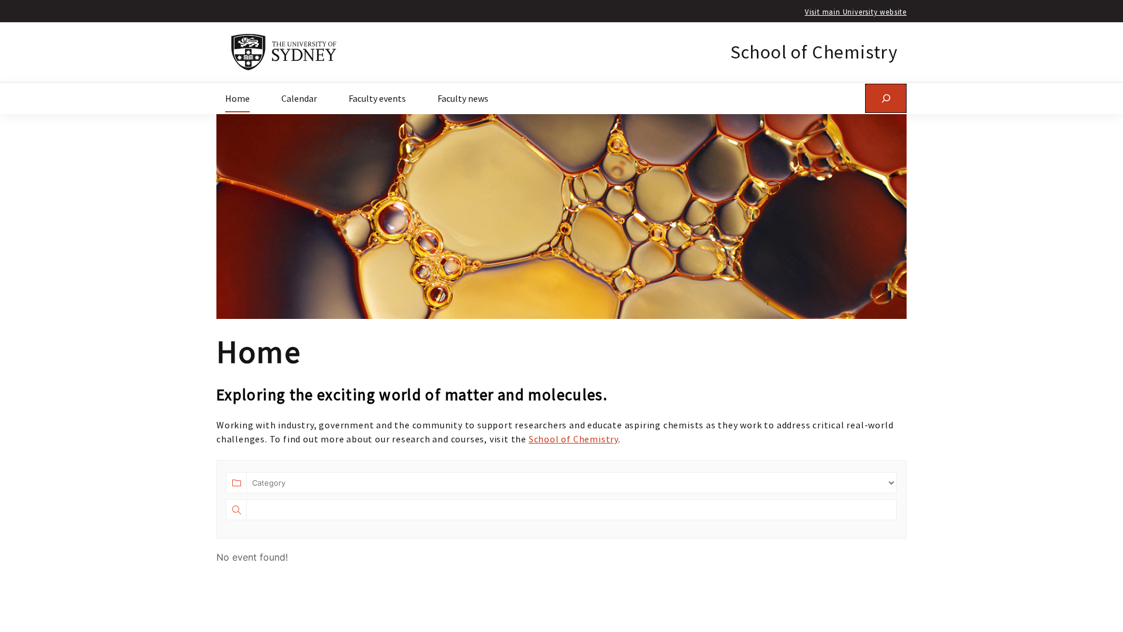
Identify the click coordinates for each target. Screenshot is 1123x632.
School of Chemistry (814, 52)
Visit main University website (856, 11)
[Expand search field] (886, 98)
